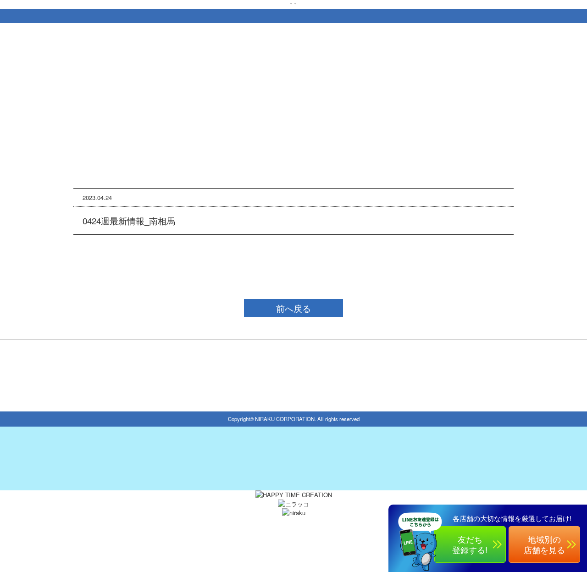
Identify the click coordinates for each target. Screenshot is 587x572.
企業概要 (256, 526)
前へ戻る (293, 308)
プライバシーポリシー (313, 526)
